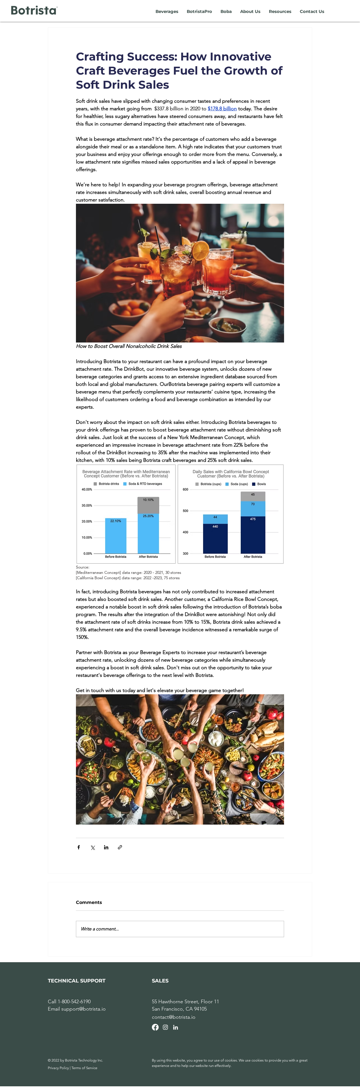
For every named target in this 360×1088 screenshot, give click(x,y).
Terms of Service (84, 1068)
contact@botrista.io (173, 1017)
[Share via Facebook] (78, 847)
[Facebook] (155, 1027)
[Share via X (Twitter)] (92, 847)
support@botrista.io (83, 1009)
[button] (167, 11)
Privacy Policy (58, 1068)
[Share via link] (120, 847)
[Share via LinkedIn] (106, 847)
